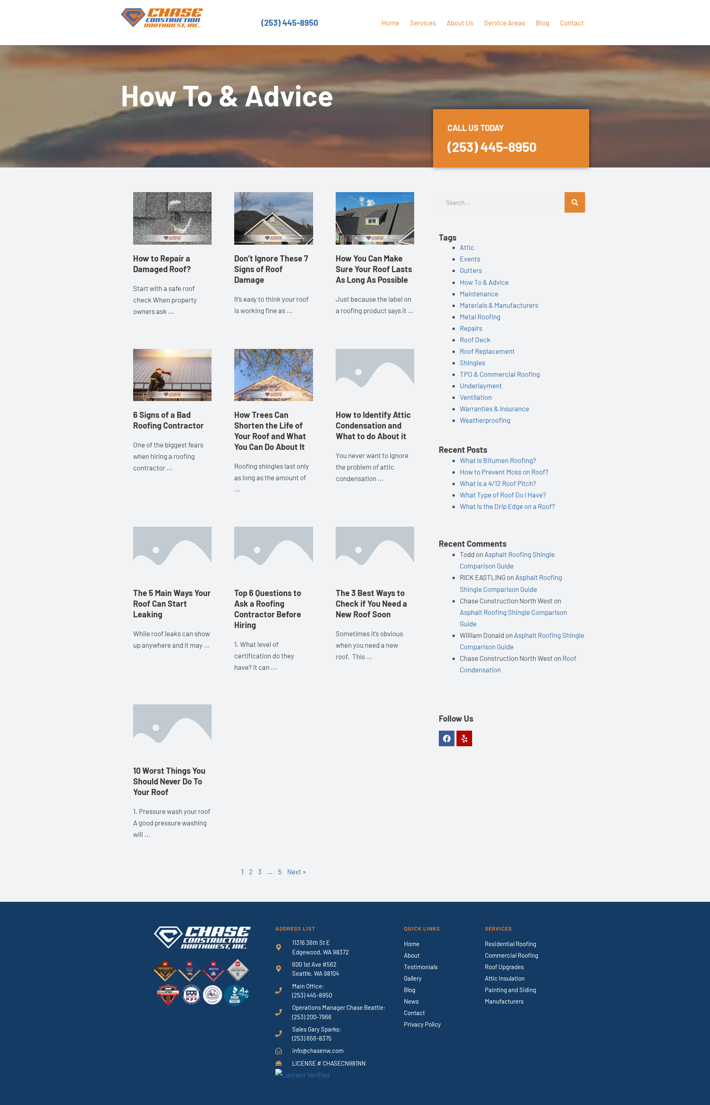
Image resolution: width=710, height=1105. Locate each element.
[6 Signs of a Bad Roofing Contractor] (172, 374)
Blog (542, 22)
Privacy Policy (422, 1024)
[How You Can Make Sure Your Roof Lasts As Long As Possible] (375, 217)
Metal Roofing (480, 316)
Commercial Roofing (511, 955)
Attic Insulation (505, 978)
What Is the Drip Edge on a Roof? (507, 506)
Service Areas (504, 22)
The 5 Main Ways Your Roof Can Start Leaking (172, 603)
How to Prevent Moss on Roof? (504, 472)
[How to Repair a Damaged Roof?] (172, 217)
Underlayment (481, 385)
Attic (467, 247)
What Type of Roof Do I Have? (503, 495)
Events (470, 258)
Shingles (472, 362)
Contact (572, 22)
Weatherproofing (485, 420)
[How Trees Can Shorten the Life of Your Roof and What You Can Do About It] (273, 374)
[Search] (575, 202)
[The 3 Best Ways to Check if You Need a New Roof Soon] (375, 552)
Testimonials (421, 966)
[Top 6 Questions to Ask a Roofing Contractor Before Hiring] (273, 552)
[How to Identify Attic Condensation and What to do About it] (375, 374)
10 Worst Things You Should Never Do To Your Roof (169, 781)
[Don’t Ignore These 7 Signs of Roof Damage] (273, 217)
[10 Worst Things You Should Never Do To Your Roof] (172, 729)
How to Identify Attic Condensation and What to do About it (373, 425)
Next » (296, 871)
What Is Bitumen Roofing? (498, 460)
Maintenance (479, 293)
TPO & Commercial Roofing (500, 374)
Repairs (471, 328)
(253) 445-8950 (289, 23)
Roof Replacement (487, 351)
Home (390, 22)
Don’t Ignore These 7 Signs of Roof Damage (271, 268)
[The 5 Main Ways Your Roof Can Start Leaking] (172, 552)
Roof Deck (475, 339)
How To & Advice (484, 282)
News (411, 1001)
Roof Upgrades (504, 966)
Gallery (413, 978)
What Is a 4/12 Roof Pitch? (498, 483)
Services (423, 22)
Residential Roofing (510, 943)
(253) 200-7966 (312, 1016)
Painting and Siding (510, 989)
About (412, 955)
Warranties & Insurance (494, 408)
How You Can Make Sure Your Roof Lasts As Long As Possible (374, 268)
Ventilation (476, 397)
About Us (460, 22)
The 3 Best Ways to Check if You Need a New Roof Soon (371, 603)
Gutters (471, 270)
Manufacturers (504, 1001)
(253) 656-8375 (312, 1038)
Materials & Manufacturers (499, 305)
